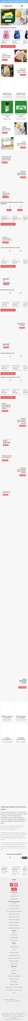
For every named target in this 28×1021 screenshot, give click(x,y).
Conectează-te (14, 899)
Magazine (14, 973)
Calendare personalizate (14, 928)
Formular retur (14, 963)
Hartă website (14, 981)
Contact (14, 949)
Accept (14, 1013)
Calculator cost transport (14, 958)
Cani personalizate (14, 908)
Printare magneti (14, 937)
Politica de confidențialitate (14, 976)
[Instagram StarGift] (16, 884)
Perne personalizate (14, 925)
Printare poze (14, 934)
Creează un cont (14, 896)
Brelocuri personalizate (14, 914)
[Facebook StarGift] (11, 884)
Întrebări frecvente (14, 961)
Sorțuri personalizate (14, 922)
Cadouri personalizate (14, 905)
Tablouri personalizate (14, 916)
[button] (13, 23)
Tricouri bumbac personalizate (14, 911)
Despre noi (14, 970)
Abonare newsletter (14, 952)
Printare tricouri (14, 940)
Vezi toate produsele (8, 46)
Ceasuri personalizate (14, 919)
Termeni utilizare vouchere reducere (14, 987)
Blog (14, 889)
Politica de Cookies (14, 978)
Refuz (14, 1017)
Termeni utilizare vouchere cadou (14, 990)
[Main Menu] (2, 6)
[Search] (26, 6)
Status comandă (14, 947)
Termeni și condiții (14, 984)
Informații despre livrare (14, 955)
